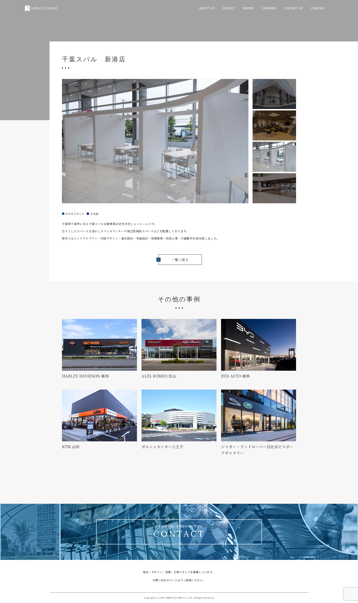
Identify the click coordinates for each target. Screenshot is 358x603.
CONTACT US (293, 8)
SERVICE (229, 8)
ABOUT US (206, 8)
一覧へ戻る (180, 259)
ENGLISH (317, 8)
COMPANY (269, 8)
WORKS (248, 8)
